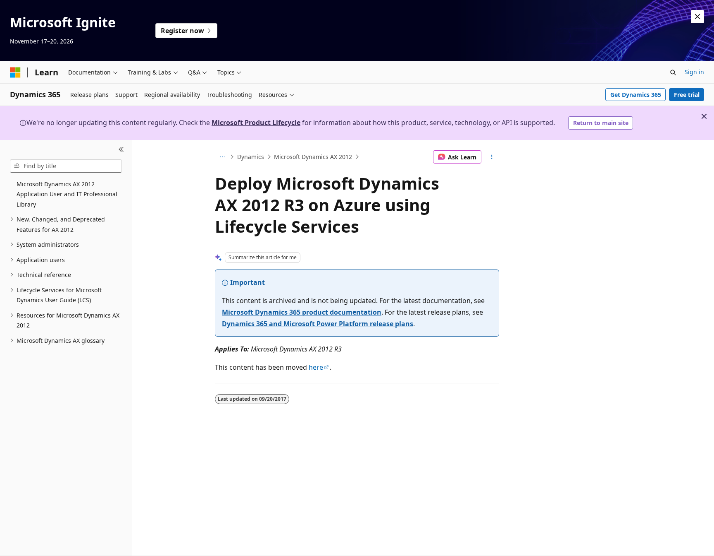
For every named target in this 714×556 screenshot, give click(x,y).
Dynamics (250, 157)
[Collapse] (121, 149)
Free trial (687, 95)
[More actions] (492, 157)
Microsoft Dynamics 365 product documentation (301, 312)
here (316, 367)
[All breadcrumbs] (222, 157)
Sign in (694, 72)
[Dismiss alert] (697, 16)
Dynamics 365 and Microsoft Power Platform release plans (317, 323)
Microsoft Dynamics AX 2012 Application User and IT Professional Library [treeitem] (67, 194)
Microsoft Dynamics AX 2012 (313, 157)
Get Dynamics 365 (635, 95)
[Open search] (673, 72)
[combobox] (66, 166)
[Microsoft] (15, 72)
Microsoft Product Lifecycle (256, 122)
